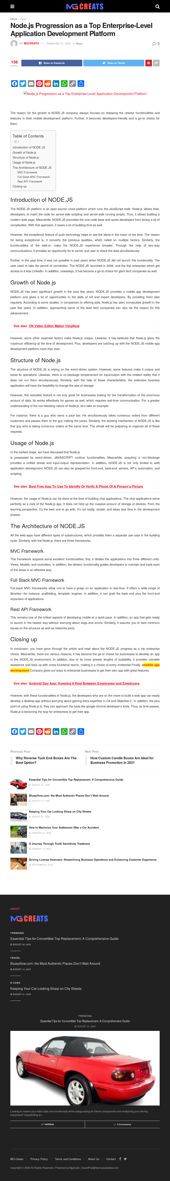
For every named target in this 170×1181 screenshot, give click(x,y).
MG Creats (16, 1159)
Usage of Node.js (24, 162)
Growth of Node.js (24, 152)
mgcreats (31, 43)
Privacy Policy (39, 1159)
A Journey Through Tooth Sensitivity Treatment (59, 844)
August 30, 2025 (21, 944)
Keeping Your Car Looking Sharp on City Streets (60, 811)
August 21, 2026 (21, 994)
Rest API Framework (29, 181)
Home (13, 19)
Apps (23, 19)
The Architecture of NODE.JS (32, 167)
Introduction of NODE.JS (29, 147)
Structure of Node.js (26, 157)
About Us (93, 1159)
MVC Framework (27, 172)
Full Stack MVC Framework (33, 177)
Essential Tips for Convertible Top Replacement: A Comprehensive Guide (76, 779)
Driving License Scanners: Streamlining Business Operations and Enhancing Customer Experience (93, 859)
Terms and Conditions (68, 1159)
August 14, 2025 (21, 969)
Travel (15, 957)
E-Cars (15, 982)
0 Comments (124, 1124)
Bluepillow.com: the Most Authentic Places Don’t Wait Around (69, 795)
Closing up (20, 186)
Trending (17, 932)
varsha (49, 1124)
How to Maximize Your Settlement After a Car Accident (64, 827)
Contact (111, 1159)
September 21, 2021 (59, 43)
